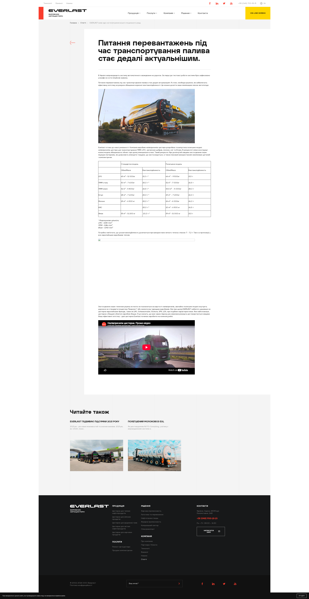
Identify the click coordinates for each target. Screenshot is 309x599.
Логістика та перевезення (152, 515)
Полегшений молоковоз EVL (146, 421)
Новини (69, 3)
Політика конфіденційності (81, 585)
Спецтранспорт (148, 529)
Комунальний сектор (149, 525)
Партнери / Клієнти (149, 545)
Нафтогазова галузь (149, 518)
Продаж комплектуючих (122, 550)
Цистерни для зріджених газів (124, 523)
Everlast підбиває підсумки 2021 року (94, 421)
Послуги (151, 13)
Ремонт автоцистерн (121, 547)
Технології (47, 3)
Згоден (302, 596)
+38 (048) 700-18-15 (247, 3)
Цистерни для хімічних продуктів (121, 518)
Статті (83, 23)
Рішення (185, 13)
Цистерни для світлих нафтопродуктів (121, 527)
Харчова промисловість (151, 511)
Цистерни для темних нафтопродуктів (121, 512)
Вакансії (59, 3)
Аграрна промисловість (151, 522)
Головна (73, 23)
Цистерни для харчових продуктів (122, 533)
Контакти (203, 13)
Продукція (133, 13)
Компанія (168, 13)
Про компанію (147, 541)
